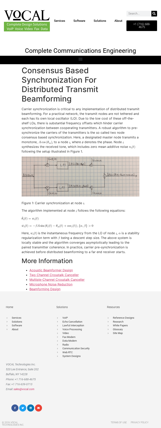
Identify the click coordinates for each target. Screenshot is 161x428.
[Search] (154, 13)
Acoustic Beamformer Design (51, 270)
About (118, 21)
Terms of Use (119, 422)
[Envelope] (38, 408)
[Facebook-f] (14, 408)
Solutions (100, 21)
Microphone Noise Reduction (50, 284)
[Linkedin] (30, 408)
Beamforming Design (44, 289)
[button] (80, 59)
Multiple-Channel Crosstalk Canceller (57, 280)
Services (59, 21)
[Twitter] (22, 408)
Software (79, 21)
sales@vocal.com (24, 389)
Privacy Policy (139, 422)
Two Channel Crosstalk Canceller (54, 275)
